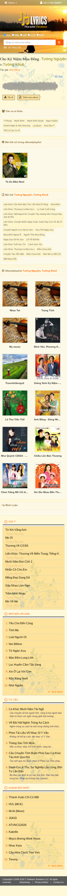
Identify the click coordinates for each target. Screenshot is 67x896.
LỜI (24, 35)
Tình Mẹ (14, 630)
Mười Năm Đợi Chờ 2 (18, 561)
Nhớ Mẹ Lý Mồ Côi (52, 254)
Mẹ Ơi (9, 537)
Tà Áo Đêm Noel (14, 181)
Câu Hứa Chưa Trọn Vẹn (24, 852)
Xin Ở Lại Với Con (20, 671)
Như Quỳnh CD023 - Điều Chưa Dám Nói (15, 455)
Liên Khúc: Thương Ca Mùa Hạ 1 (19, 209)
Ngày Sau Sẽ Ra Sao (14, 239)
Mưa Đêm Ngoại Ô (12, 235)
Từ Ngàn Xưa (17, 650)
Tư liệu (13, 699)
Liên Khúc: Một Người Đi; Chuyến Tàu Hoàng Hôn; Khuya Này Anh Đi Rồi (33, 215)
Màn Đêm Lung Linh (21, 657)
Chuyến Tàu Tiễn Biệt (14, 254)
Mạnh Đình (19, 121)
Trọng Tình (47, 310)
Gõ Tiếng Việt (14, 47)
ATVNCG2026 (17, 824)
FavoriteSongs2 (15, 383)
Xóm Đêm (55, 204)
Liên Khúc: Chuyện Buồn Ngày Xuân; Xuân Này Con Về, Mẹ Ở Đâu (33, 223)
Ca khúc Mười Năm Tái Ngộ (26, 709)
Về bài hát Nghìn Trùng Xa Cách (29, 722)
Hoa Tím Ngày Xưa (44, 230)
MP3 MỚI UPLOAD (19, 613)
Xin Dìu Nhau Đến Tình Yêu (48, 492)
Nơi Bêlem (15, 644)
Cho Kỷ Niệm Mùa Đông (19, 59)
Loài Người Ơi (18, 637)
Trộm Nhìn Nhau (15, 593)
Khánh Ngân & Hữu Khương (17, 125)
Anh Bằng (14, 69)
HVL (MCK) (16, 804)
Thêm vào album (30, 97)
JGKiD (13, 818)
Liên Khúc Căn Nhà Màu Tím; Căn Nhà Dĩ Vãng (26, 204)
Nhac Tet (15, 310)
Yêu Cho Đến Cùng (21, 623)
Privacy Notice (41, 882)
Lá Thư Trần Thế (15, 419)
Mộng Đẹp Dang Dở (17, 577)
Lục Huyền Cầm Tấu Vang (25, 664)
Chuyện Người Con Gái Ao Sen (18, 230)
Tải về (10, 97)
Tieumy (13, 859)
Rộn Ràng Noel (18, 678)
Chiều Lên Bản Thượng (48, 455)
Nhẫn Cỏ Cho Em (16, 569)
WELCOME (52, 3)
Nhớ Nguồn (16, 685)
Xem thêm (57, 691)
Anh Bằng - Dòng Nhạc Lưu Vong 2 (48, 419)
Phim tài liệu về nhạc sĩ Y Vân (29, 732)
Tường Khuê (13, 64)
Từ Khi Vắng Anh (15, 529)
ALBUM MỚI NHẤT (19, 787)
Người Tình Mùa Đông (34, 235)
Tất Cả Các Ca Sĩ (12, 130)
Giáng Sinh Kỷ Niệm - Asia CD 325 (48, 383)
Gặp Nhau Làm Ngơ (17, 585)
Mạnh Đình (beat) (35, 121)
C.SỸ (32, 35)
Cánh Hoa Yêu (35, 244)
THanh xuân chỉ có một (24, 797)
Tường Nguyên (53, 59)
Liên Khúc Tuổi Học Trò (15, 244)
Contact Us (58, 882)
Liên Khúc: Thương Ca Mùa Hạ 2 (19, 249)
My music (14, 346)
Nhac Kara (15, 845)
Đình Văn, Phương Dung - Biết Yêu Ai (48, 346)
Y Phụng (8, 121)
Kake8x (13, 831)
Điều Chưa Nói (44, 249)
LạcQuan (37, 125)
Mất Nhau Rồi (10, 259)
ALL (8, 35)
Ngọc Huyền (52, 121)
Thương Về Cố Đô (16, 545)
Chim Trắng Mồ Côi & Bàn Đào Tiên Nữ (15, 492)
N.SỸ (41, 35)
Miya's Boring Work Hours (24, 838)
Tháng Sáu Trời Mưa (21, 743)
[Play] (6, 76)
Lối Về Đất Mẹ (32, 239)
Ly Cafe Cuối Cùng (46, 209)
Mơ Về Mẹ (11, 601)
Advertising (24, 882)
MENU (11, 3)
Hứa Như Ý (49, 125)
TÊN (17, 35)
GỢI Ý (12, 521)
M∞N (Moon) (16, 811)
